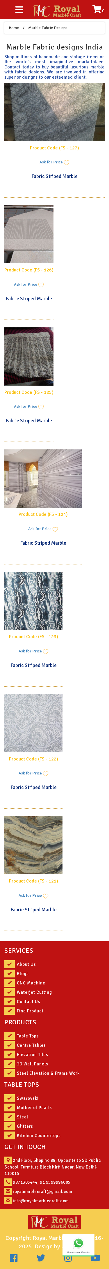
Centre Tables (31, 1045)
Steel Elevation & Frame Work (48, 1073)
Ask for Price (52, 162)
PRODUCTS (20, 1022)
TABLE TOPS (21, 1084)
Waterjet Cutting (34, 992)
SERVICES (18, 950)
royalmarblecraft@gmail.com (42, 1191)
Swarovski (28, 1098)
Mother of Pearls (34, 1107)
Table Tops (28, 1036)
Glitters (25, 1126)
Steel (22, 1117)
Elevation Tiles (32, 1054)
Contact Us (28, 1001)
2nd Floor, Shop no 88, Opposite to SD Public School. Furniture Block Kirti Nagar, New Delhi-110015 (52, 1167)
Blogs (23, 973)
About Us (26, 964)
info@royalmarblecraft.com (41, 1200)
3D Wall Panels (32, 1064)
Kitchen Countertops (39, 1135)
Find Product (30, 1011)
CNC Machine (31, 983)
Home (14, 27)
